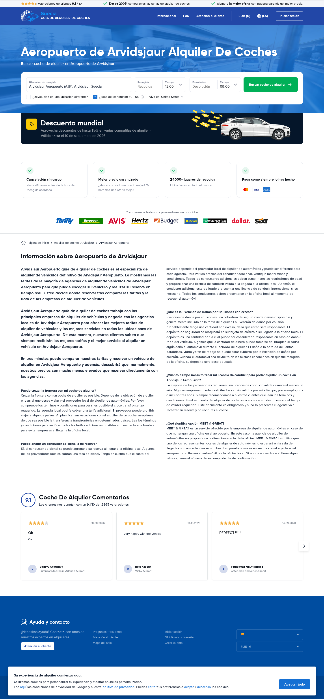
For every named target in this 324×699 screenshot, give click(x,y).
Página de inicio (38, 243)
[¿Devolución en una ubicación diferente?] (28, 97)
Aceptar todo (294, 684)
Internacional (166, 15)
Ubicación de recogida (42, 82)
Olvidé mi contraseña (179, 637)
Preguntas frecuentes (107, 632)
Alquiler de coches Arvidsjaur (74, 243)
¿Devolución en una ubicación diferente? (59, 97)
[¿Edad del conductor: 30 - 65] (95, 97)
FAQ (186, 15)
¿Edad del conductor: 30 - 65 (119, 97)
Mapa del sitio (102, 643)
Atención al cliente (210, 15)
